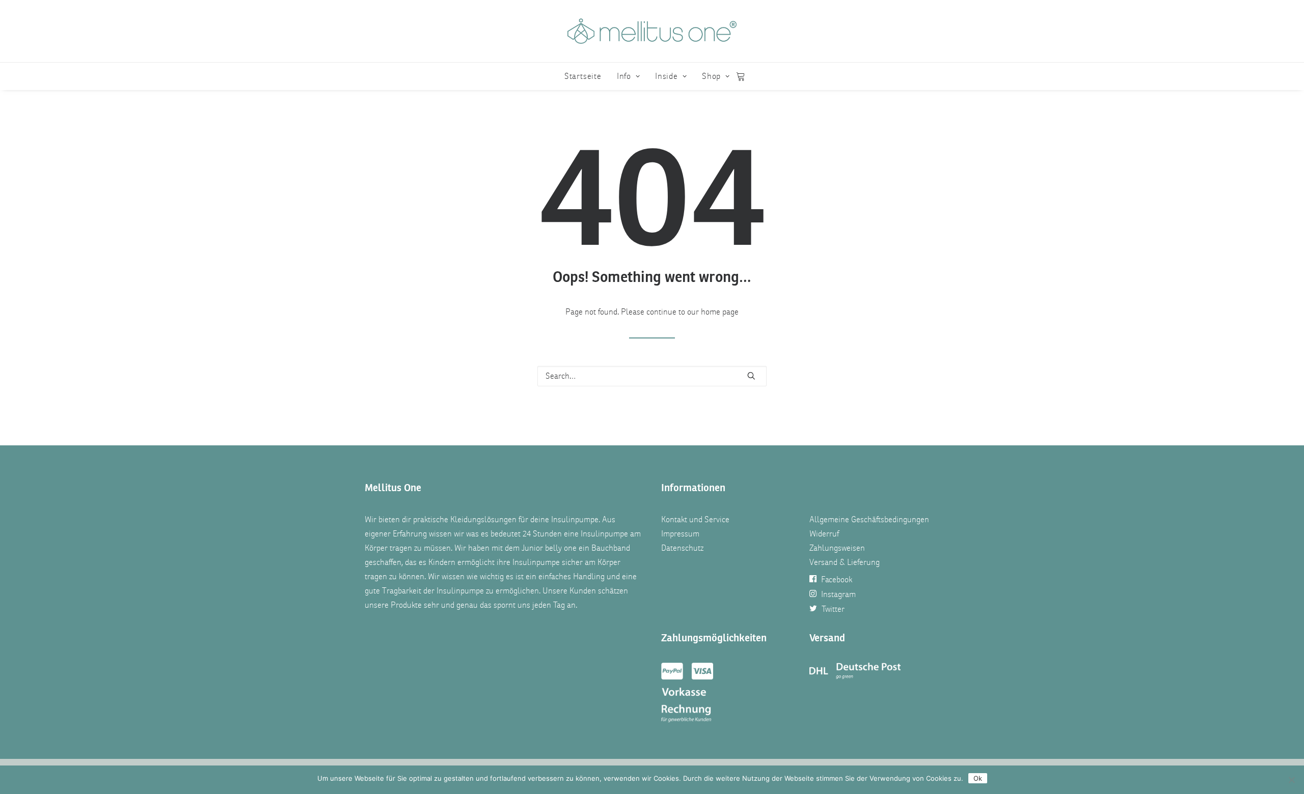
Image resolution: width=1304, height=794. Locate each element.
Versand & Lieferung (844, 562)
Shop (711, 76)
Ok (977, 778)
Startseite (583, 76)
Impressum (680, 533)
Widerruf (824, 533)
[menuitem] (583, 76)
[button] (751, 375)
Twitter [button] (833, 609)
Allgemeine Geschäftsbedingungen (869, 519)
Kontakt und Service (695, 519)
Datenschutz (682, 548)
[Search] (652, 376)
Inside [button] (666, 76)
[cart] (741, 76)
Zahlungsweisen (837, 548)
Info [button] (624, 76)
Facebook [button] (836, 579)
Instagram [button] (838, 594)
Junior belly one (549, 548)
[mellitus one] (652, 31)
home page (720, 312)
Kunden (582, 591)
